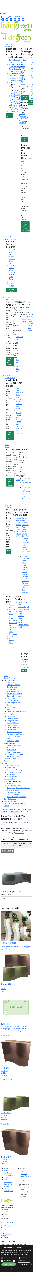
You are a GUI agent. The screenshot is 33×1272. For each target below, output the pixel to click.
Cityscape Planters (13, 685)
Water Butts (11, 747)
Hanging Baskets (13, 727)
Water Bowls (11, 759)
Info (6, 594)
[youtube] (23, 19)
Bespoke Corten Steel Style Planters (25, 580)
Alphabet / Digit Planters (15, 734)
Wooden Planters (24, 139)
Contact (6, 806)
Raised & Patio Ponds (14, 756)
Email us (8, 551)
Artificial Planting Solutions (16, 797)
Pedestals (10, 709)
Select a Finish (6, 895)
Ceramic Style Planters (14, 696)
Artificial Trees (19, 427)
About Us (10, 783)
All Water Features (11, 290)
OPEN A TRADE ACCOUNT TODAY (10, 362)
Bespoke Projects (10, 799)
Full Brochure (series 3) (18, 787)
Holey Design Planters (14, 691)
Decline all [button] (24, 1264)
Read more (24, 1254)
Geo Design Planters (14, 703)
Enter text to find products (24, 662)
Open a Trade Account (13, 621)
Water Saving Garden (26, 549)
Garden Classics (12, 700)
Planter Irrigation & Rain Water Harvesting (25, 226)
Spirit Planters (12, 687)
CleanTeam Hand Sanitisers (16, 712)
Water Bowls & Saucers (12, 272)
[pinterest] (15, 19)
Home (6, 676)
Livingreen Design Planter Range (12, 809)
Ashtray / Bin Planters (14, 732)
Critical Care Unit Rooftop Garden (25, 538)
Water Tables (11, 750)
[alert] (16, 1258)
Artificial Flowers (19, 415)
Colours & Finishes (13, 795)
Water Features (26, 1176)
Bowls (9, 705)
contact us (8, 1234)
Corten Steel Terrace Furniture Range (25, 524)
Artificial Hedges (19, 403)
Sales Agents (8, 1191)
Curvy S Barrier (15, 812)
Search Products (9, 678)
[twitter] (7, 19)
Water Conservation (14, 752)
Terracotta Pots (25, 97)
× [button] (31, 1247)
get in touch (19, 833)
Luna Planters (11, 698)
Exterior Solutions (13, 790)
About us (7, 1168)
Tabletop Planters (13, 723)
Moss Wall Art (17, 362)
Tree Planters (11, 730)
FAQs (11, 636)
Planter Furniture (13, 765)
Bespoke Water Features (12, 261)
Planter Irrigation (13, 741)
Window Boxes (12, 725)
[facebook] (3, 19)
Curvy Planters (12, 689)
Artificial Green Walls (14, 772)
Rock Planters (11, 707)
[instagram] (11, 19)
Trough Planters (12, 721)
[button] (16, 1269)
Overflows (12, 281)
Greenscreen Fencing (14, 770)
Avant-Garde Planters (14, 694)
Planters (23, 1172)
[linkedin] (19, 19)
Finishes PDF (7, 851)
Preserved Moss (9, 779)
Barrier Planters (12, 718)
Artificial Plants (19, 391)
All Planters (9, 116)
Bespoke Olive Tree (25, 558)
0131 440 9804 (15, 17)
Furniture (24, 1174)
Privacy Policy (8, 1175)
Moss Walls (11, 768)
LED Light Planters (13, 736)
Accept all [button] (8, 1264)
